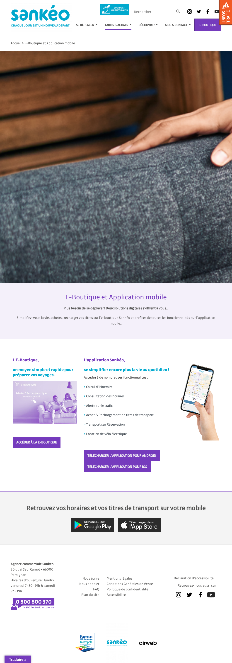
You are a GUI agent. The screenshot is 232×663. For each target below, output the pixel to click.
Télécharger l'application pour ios (117, 466)
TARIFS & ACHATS (117, 25)
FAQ (96, 589)
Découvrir (147, 25)
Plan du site (90, 594)
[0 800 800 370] (34, 602)
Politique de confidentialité (127, 589)
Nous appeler (89, 583)
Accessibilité (116, 594)
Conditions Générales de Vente (130, 583)
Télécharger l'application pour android (121, 455)
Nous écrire (90, 578)
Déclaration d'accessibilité (194, 578)
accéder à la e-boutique (36, 442)
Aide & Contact (176, 25)
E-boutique (207, 25)
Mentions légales (119, 578)
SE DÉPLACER (85, 25)
